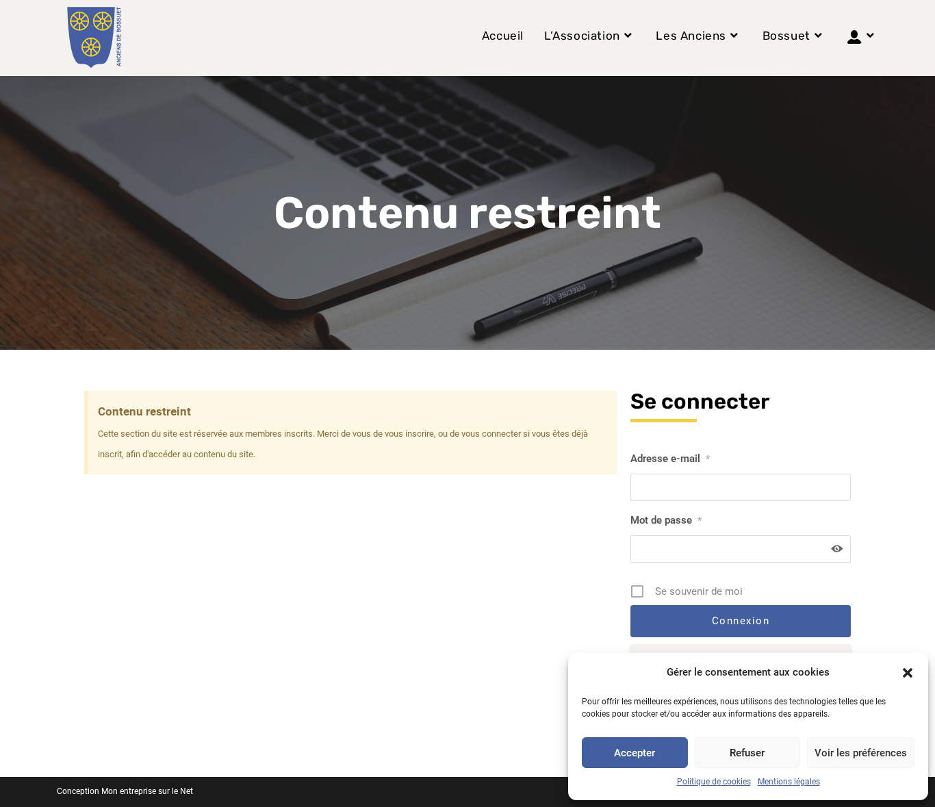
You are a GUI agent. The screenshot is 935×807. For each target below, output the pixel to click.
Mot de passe (666, 520)
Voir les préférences (861, 753)
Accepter (634, 753)
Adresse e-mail (670, 458)
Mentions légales (789, 781)
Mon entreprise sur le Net (147, 791)
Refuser (747, 753)
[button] (907, 673)
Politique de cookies (714, 781)
